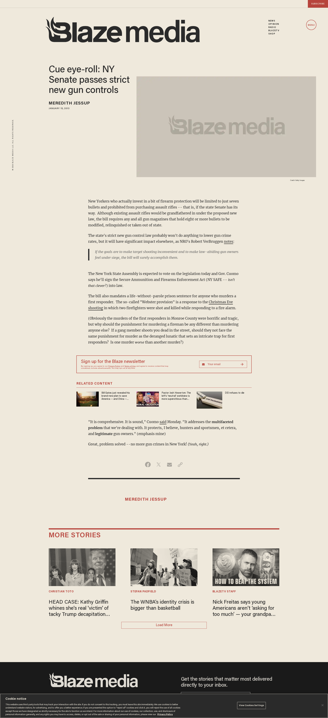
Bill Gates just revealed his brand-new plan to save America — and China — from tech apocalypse (115, 396)
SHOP (271, 34)
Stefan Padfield (143, 591)
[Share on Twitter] (158, 464)
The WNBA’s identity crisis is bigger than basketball (162, 605)
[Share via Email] (169, 464)
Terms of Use (130, 366)
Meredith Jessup (69, 103)
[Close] (322, 705)
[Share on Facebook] (148, 464)
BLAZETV (273, 30)
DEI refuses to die (234, 393)
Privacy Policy (114, 366)
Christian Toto (61, 591)
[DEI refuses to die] (209, 399)
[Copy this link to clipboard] (180, 464)
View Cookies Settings (251, 705)
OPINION (273, 24)
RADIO (272, 27)
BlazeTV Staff (224, 591)
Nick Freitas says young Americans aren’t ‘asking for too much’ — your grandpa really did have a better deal (243, 609)
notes (228, 241)
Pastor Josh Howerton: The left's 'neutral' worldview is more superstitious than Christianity (176, 396)
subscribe (318, 4)
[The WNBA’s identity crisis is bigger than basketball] (164, 566)
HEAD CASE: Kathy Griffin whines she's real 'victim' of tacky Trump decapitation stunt (78, 609)
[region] (164, 706)
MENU (311, 25)
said (163, 422)
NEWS (271, 21)
